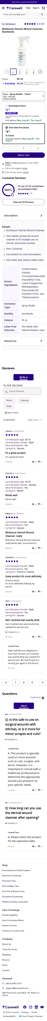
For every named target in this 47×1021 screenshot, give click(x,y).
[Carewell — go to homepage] (14, 8)
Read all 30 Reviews (23, 202)
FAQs (4, 965)
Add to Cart (23, 155)
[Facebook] (25, 1007)
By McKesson (9, 24)
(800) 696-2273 (14, 983)
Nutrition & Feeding (11, 875)
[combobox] (35, 420)
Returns (6, 960)
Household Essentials (12, 896)
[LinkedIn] (36, 1007)
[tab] (23, 377)
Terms (34, 1012)
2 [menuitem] (23, 682)
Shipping (6, 954)
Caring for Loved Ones (13, 931)
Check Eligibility (10, 915)
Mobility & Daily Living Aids (15, 902)
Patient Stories (9, 925)
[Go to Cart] (43, 8)
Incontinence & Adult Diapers (16, 870)
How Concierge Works (13, 920)
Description (11, 215)
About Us (6, 944)
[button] (33, 461)
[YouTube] (42, 1007)
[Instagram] (30, 1007)
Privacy (25, 1012)
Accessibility (9, 1016)
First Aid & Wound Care (13, 891)
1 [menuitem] (15, 682)
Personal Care (9, 881)
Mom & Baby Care (10, 886)
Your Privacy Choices (32, 1016)
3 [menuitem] (32, 682)
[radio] (9, 400)
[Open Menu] (3, 8)
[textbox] (43, 420)
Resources (10, 341)
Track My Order (9, 949)
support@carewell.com (17, 988)
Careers (6, 970)
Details (8, 165)
